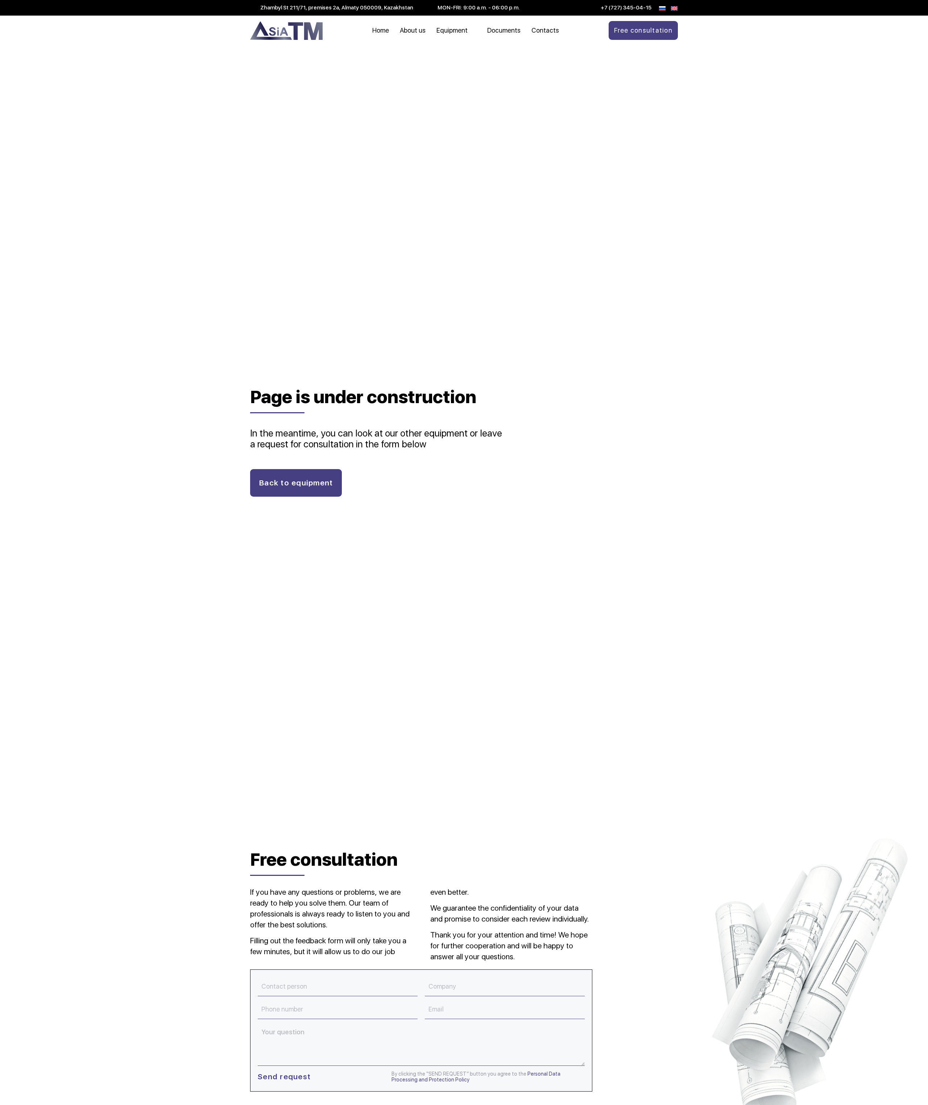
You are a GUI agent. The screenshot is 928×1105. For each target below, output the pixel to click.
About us (413, 30)
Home (380, 30)
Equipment (452, 30)
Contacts (545, 30)
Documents (504, 30)
